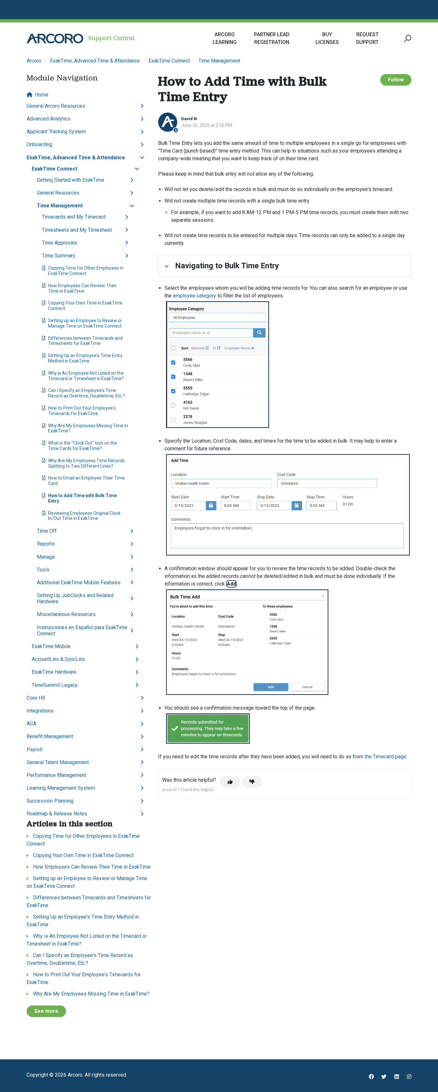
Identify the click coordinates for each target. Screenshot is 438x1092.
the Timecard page (385, 757)
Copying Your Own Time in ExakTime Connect (85, 305)
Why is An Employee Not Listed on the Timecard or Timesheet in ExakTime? (86, 376)
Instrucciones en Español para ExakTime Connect (82, 630)
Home (41, 95)
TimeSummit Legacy (55, 685)
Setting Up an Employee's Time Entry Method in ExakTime (85, 358)
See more (46, 1011)
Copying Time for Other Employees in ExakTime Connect (85, 270)
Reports (46, 544)
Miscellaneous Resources (66, 614)
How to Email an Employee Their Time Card (86, 480)
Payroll (34, 749)
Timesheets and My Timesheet (77, 230)
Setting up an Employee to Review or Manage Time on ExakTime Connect (85, 323)
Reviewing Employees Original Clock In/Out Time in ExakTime (84, 516)
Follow (396, 80)
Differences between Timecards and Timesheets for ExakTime (85, 341)
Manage (46, 557)
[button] (406, 38)
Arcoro (34, 61)
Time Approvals (59, 243)
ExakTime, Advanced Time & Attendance (95, 61)
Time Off (47, 531)
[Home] (55, 38)
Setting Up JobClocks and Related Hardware (75, 598)
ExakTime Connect (169, 61)
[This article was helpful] (230, 782)
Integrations (40, 711)
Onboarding (39, 144)
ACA (31, 724)
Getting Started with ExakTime (70, 180)
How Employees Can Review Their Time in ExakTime (82, 288)
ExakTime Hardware (54, 672)
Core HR (36, 698)
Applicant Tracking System (56, 132)
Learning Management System (61, 788)
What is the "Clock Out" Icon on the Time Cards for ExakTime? (82, 445)
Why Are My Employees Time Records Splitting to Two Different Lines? (86, 463)
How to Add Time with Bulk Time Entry (82, 498)
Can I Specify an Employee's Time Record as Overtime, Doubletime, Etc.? (86, 393)
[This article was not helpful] (252, 782)
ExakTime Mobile (51, 646)
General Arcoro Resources (56, 106)
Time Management (219, 61)
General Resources (58, 193)
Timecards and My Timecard (73, 217)
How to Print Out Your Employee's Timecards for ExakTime (82, 410)
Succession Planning (50, 801)
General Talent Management (58, 762)
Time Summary (58, 256)
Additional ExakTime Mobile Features (79, 582)
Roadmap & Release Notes (57, 814)
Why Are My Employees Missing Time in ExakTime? (88, 428)
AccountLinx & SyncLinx (58, 659)
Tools (43, 570)
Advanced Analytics (49, 119)
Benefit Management (50, 736)
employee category (194, 296)
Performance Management (56, 775)
